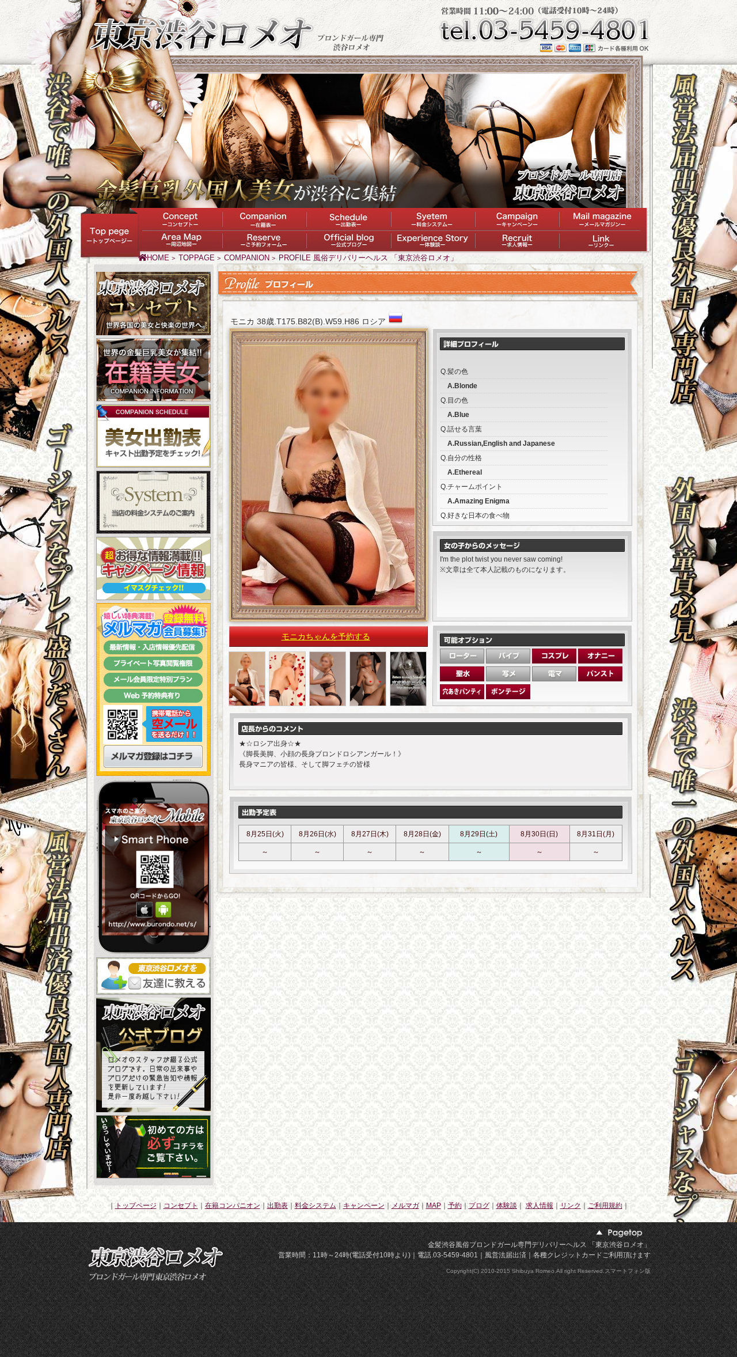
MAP (433, 1205)
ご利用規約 (605, 1205)
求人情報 (539, 1205)
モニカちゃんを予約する (326, 636)
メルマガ (405, 1205)
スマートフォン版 (628, 1271)
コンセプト (181, 1205)
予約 (455, 1205)
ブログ (479, 1205)
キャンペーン (364, 1205)
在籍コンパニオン (232, 1205)
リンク (570, 1205)
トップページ (136, 1205)
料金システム (315, 1205)
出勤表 (277, 1205)
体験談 (506, 1205)
